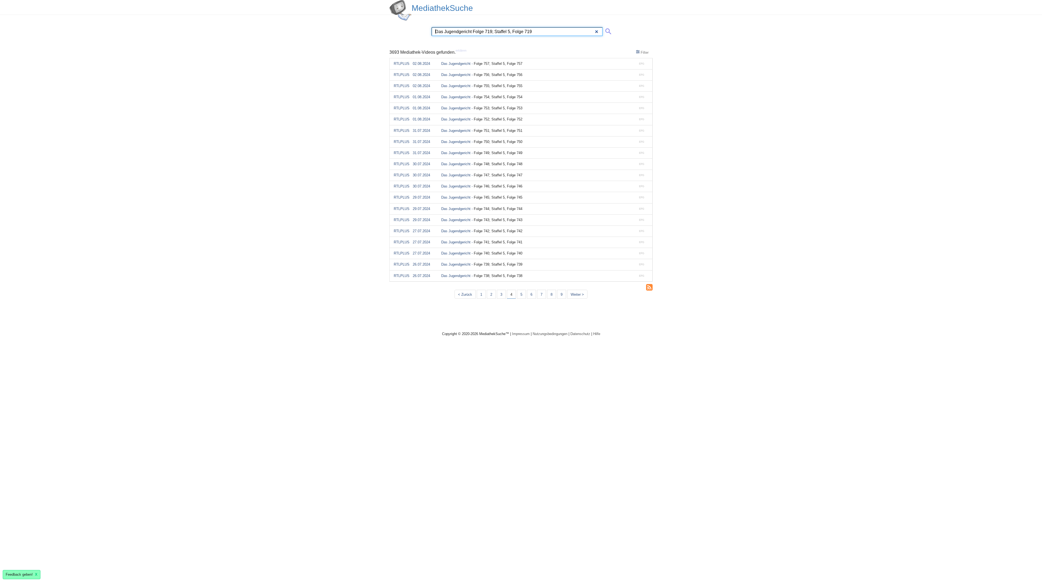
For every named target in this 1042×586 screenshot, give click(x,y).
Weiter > (577, 294)
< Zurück (465, 294)
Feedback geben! (21, 574)
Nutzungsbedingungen (550, 334)
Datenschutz (580, 334)
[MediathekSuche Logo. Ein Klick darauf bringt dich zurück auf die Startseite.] (400, 10)
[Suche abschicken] (607, 30)
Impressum (521, 334)
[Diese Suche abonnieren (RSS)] (649, 287)
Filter (644, 52)
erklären (461, 50)
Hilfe (596, 334)
